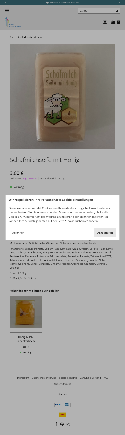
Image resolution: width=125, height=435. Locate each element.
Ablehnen (18, 233)
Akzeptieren (105, 233)
